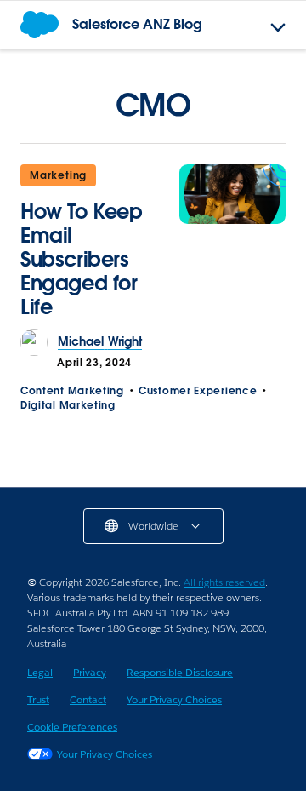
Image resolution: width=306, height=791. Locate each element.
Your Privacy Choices (174, 699)
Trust (38, 699)
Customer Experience (198, 390)
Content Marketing (72, 390)
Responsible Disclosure (180, 672)
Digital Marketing (68, 404)
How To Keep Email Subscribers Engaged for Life (81, 259)
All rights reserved (224, 582)
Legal (40, 672)
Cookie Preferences (72, 726)
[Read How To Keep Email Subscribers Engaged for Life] (232, 246)
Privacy (89, 672)
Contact (88, 699)
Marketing (58, 175)
